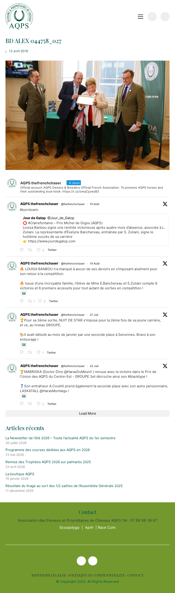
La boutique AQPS (19, 474)
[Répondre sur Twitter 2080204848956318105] (23, 404)
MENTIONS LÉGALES (48, 575)
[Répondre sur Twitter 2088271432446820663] (23, 301)
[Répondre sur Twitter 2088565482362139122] (23, 250)
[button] (140, 16)
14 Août (95, 263)
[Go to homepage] (19, 16)
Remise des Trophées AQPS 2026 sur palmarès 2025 (48, 462)
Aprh (89, 527)
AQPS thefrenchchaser (39, 204)
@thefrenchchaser (73, 204)
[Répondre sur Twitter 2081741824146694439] (23, 352)
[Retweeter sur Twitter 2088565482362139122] (31, 250)
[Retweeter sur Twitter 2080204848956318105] (31, 404)
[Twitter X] (81, 560)
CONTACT (135, 575)
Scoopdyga (69, 527)
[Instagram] (92, 560)
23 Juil (94, 366)
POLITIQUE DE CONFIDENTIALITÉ (96, 575)
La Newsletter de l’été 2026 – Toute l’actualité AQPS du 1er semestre (60, 438)
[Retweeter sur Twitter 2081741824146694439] (31, 352)
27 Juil (94, 314)
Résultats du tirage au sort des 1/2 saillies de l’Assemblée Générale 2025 (64, 486)
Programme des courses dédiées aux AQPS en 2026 (47, 450)
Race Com (107, 527)
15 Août (94, 204)
